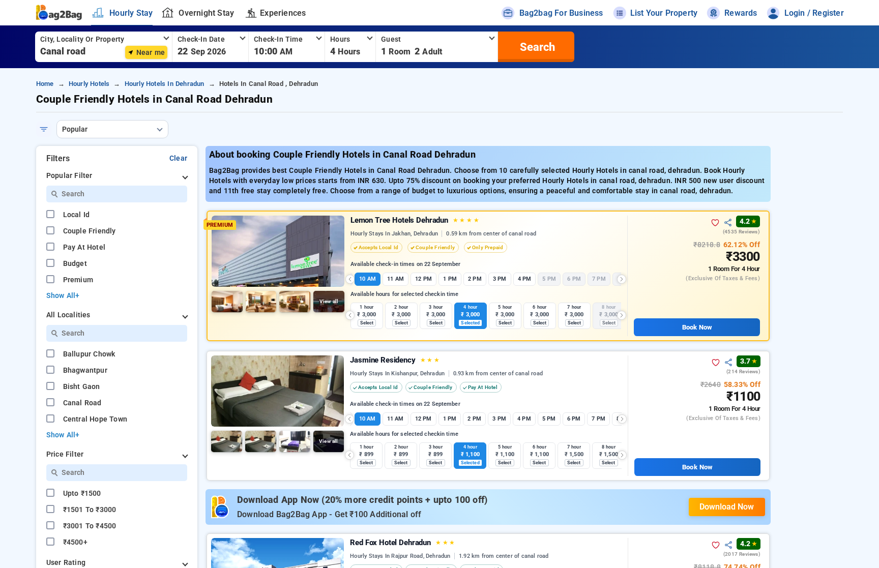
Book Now (697, 327)
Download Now (726, 507)
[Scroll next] (621, 279)
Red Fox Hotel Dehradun (402, 542)
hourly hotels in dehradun (164, 83)
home (45, 83)
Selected (470, 322)
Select (367, 322)
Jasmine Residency (395, 360)
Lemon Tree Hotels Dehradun (414, 220)
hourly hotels (89, 83)
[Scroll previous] (350, 279)
